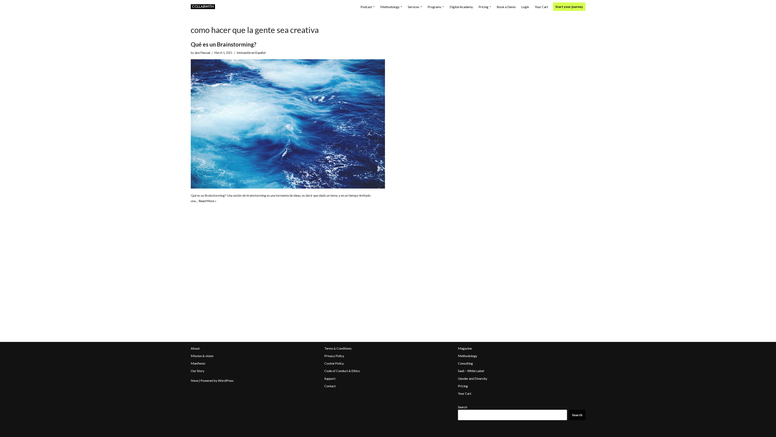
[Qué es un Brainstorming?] (288, 123)
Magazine (465, 348)
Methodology (467, 356)
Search (462, 407)
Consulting (465, 363)
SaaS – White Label (471, 371)
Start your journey (569, 6)
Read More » (207, 201)
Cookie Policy (334, 363)
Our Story (197, 371)
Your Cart (541, 7)
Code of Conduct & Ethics (342, 371)
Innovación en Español (251, 52)
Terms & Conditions (338, 348)
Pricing (463, 386)
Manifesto (198, 363)
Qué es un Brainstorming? (223, 44)
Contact (330, 386)
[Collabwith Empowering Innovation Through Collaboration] (203, 6)
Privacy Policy (334, 356)
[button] (374, 6)
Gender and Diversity (472, 378)
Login (525, 7)
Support (329, 378)
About (195, 348)
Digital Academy (461, 7)
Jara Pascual (202, 52)
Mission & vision (202, 356)
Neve (194, 380)
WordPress (226, 380)
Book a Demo (506, 7)
